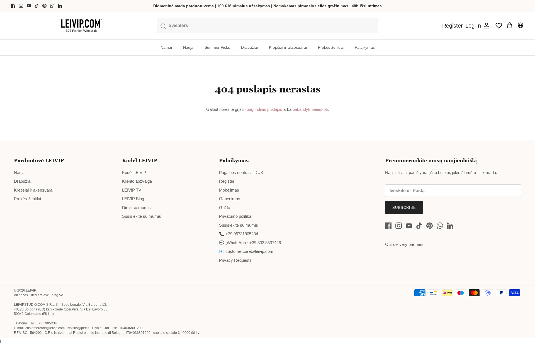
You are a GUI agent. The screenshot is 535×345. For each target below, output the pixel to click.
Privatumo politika (235, 216)
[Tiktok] (37, 6)
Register (226, 181)
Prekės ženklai (331, 47)
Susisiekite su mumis (141, 216)
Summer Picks (217, 47)
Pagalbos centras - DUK (241, 172)
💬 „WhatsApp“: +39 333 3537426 (250, 242)
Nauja (188, 47)
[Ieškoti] (267, 25)
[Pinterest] (44, 6)
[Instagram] (21, 6)
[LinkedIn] (60, 6)
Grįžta (224, 207)
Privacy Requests (235, 260)
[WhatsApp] (52, 6)
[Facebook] (13, 6)
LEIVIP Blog (133, 198)
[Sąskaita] (485, 25)
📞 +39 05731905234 (238, 233)
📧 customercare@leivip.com (246, 251)
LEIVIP (31, 290)
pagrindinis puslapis (264, 109)
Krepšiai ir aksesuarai (288, 47)
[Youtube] (29, 6)
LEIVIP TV (131, 190)
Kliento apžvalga (137, 181)
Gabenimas (229, 198)
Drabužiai (249, 47)
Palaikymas (365, 47)
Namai (166, 47)
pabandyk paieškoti (310, 109)
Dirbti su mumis (136, 207)
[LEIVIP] (81, 25)
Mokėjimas (229, 190)
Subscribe (404, 207)
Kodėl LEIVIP (134, 172)
